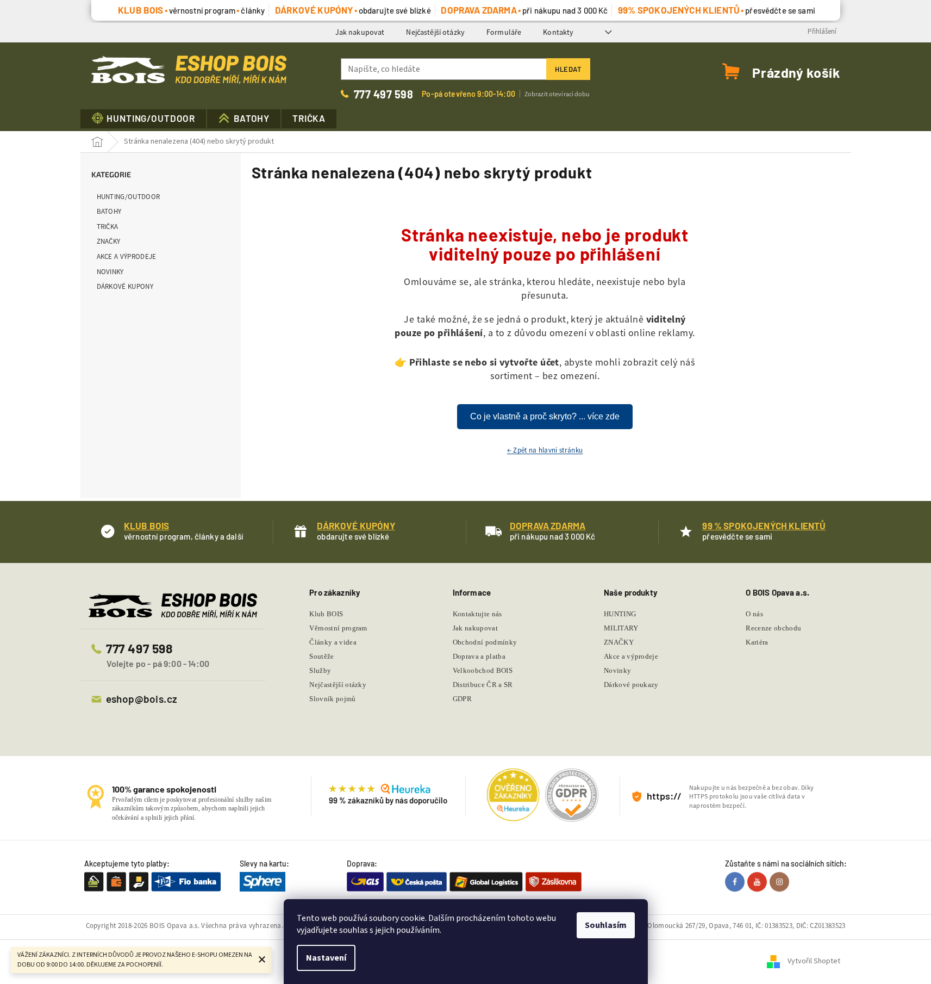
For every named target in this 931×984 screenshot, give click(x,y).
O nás (754, 614)
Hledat (568, 69)
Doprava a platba (479, 656)
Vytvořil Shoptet (814, 961)
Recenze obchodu (773, 628)
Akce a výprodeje (127, 256)
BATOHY (109, 211)
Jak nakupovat (360, 32)
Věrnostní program (338, 628)
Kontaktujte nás (477, 614)
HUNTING (620, 614)
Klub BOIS (326, 614)
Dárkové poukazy (631, 684)
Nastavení (326, 958)
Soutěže (321, 656)
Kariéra (757, 642)
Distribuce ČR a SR (483, 684)
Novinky (110, 271)
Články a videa (333, 642)
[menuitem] (143, 118)
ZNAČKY (109, 241)
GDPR (462, 699)
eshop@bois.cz (142, 698)
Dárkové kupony (125, 286)
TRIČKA (107, 226)
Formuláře (503, 32)
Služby (320, 670)
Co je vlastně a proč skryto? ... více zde (545, 416)
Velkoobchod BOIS (483, 670)
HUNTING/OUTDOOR (128, 196)
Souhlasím (606, 925)
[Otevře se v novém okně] (736, 881)
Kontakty (558, 32)
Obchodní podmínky (485, 642)
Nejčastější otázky (435, 32)
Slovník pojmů (332, 699)
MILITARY (621, 628)
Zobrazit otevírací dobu (557, 94)
